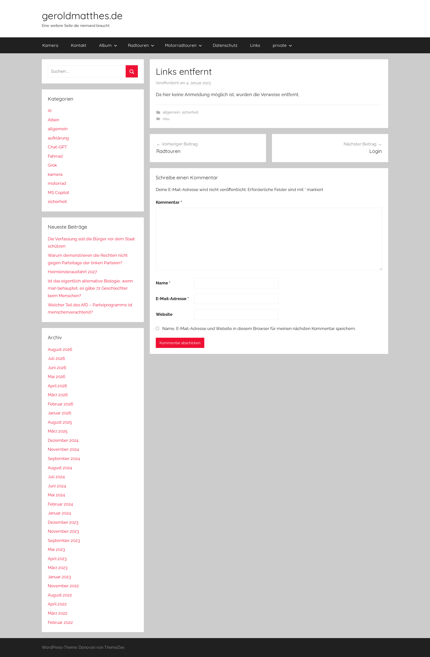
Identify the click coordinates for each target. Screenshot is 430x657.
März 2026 (58, 394)
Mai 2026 (56, 376)
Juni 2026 (57, 367)
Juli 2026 (56, 358)
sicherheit (190, 112)
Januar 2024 (59, 513)
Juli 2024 (56, 476)
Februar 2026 (60, 403)
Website (164, 314)
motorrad (57, 183)
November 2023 (63, 531)
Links (255, 45)
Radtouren (138, 45)
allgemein (171, 112)
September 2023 (64, 540)
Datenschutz (225, 45)
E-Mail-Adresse (172, 298)
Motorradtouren (181, 45)
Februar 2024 (60, 504)
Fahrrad (55, 156)
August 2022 (60, 594)
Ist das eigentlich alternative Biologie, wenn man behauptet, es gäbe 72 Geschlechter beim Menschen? (90, 288)
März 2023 (57, 567)
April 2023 (57, 558)
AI (50, 110)
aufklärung (58, 137)
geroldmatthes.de (82, 15)
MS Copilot (58, 192)
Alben (53, 119)
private (280, 45)
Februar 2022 (60, 622)
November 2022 (63, 585)
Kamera (50, 45)
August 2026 (60, 349)
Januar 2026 (59, 412)
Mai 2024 (56, 494)
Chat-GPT (57, 146)
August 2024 (60, 467)
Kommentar (169, 202)
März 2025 (57, 431)
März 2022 (57, 613)
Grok (52, 165)
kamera (55, 174)
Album (105, 45)
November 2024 (63, 449)
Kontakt (78, 45)
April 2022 (57, 603)
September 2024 (64, 458)
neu (166, 119)
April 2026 (57, 385)
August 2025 (60, 422)
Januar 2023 (59, 576)
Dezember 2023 (63, 522)
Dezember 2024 (63, 440)
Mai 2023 (56, 549)
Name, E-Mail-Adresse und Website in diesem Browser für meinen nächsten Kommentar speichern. (259, 328)
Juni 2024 (57, 485)
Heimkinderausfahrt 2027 (72, 271)
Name (163, 282)
